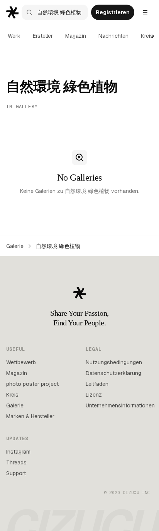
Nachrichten (113, 35)
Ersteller (43, 35)
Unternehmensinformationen (120, 405)
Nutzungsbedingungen (114, 362)
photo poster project (32, 383)
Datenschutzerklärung (113, 373)
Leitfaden (97, 383)
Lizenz (94, 394)
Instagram (18, 451)
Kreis (147, 35)
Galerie (15, 246)
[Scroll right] (153, 36)
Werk (14, 35)
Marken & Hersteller (30, 416)
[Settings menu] (145, 12)
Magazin (75, 35)
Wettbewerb (21, 362)
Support (16, 473)
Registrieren (113, 12)
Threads (16, 462)
